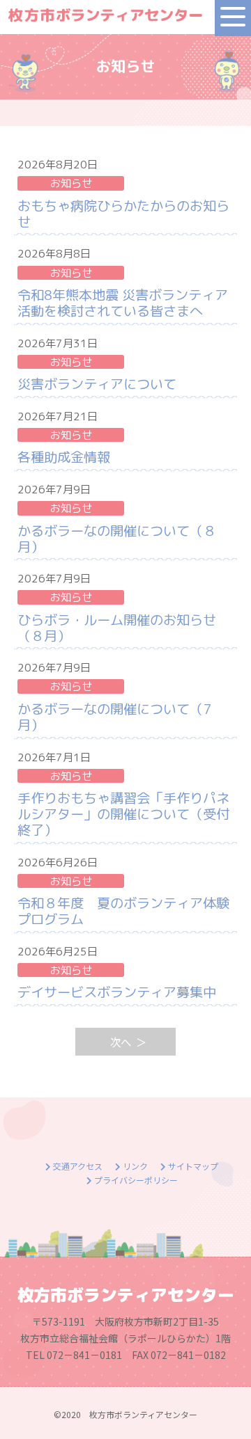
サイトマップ (192, 1166)
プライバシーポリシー (135, 1180)
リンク (134, 1166)
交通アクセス (76, 1166)
